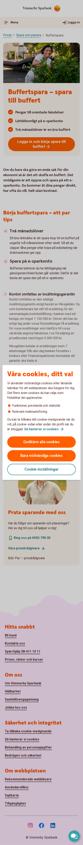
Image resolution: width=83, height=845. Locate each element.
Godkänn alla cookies (41, 442)
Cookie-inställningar (42, 469)
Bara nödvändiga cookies (41, 455)
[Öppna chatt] (74, 836)
